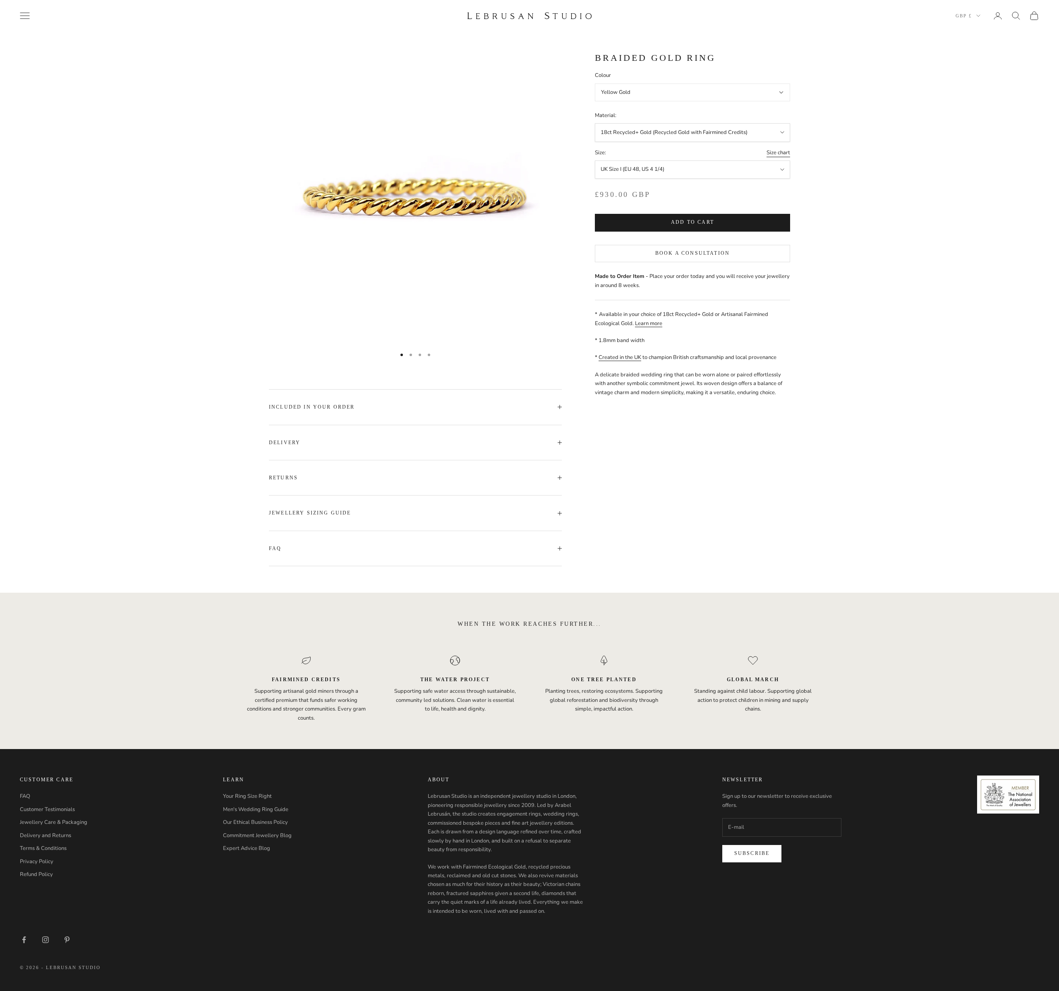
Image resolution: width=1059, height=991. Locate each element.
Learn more (648, 323)
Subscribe (751, 853)
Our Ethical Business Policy (255, 822)
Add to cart (692, 222)
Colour (603, 75)
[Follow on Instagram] (45, 940)
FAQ (25, 796)
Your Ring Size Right (247, 796)
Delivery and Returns (45, 835)
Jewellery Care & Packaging (53, 822)
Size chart (778, 152)
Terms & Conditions (43, 848)
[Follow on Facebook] (24, 940)
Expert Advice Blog (246, 848)
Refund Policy (36, 874)
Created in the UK (620, 357)
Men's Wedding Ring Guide (255, 809)
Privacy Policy (36, 861)
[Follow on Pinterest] (67, 940)
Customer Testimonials (47, 809)
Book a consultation (692, 253)
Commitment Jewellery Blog (257, 835)
